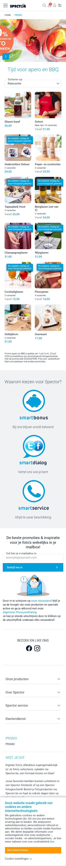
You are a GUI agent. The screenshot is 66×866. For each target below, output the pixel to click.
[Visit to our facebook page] (29, 648)
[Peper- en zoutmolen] (48, 147)
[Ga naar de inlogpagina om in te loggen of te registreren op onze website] (49, 5)
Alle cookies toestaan (17, 850)
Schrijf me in (14, 567)
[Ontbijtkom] (18, 317)
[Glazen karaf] (18, 105)
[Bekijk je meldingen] (54, 5)
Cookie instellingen (17, 858)
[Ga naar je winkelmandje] (59, 5)
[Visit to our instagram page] (37, 648)
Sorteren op (15, 79)
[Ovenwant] (48, 317)
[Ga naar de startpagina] (22, 5)
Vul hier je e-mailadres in (21, 553)
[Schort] (48, 105)
